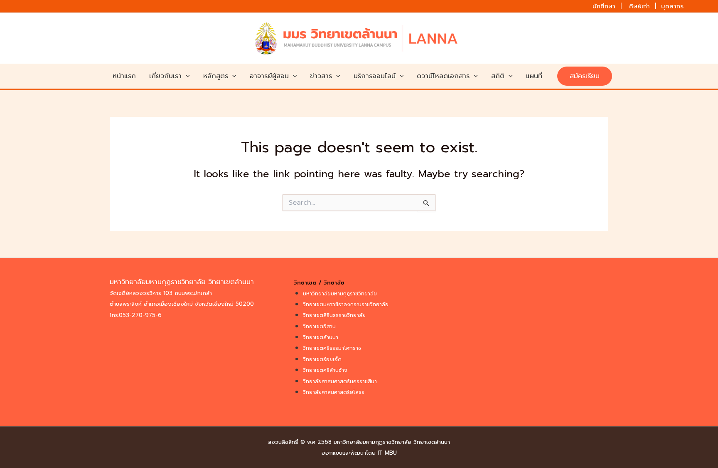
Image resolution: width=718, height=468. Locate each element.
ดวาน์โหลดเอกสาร (443, 76)
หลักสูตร (215, 76)
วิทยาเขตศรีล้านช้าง (325, 370)
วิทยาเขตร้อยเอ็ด (322, 359)
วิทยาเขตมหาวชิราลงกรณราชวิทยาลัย (346, 304)
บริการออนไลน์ (375, 76)
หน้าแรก (124, 76)
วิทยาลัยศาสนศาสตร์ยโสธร (333, 392)
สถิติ (497, 76)
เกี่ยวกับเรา (165, 76)
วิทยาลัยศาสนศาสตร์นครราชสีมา (340, 381)
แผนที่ (534, 76)
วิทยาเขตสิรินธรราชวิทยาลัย (334, 315)
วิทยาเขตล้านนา (320, 337)
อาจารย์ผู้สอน (269, 76)
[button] (186, 76)
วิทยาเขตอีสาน (319, 326)
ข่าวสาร (321, 76)
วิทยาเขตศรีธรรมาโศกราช (332, 348)
